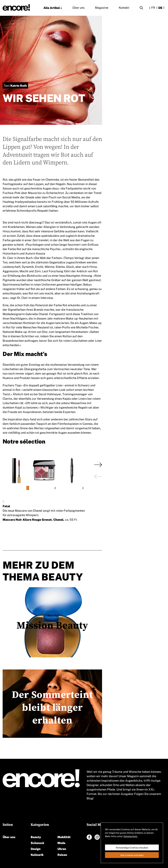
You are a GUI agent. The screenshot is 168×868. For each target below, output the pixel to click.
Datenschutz (130, 836)
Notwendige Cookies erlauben (132, 847)
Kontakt (124, 7)
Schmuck (37, 843)
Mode (61, 843)
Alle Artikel (51, 7)
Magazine (101, 7)
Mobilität (64, 837)
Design (36, 848)
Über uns (78, 7)
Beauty (36, 837)
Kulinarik (37, 854)
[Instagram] (97, 837)
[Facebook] (89, 837)
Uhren (61, 848)
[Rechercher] (141, 8)
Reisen (62, 854)
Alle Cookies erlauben (132, 855)
